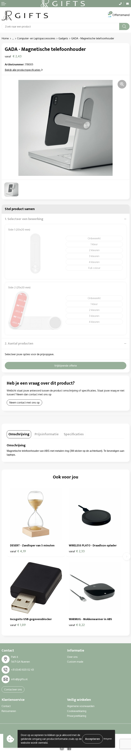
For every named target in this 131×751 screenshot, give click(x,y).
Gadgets (63, 38)
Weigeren (108, 739)
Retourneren (9, 711)
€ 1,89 (18, 625)
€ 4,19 (18, 551)
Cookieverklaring (76, 711)
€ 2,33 (77, 551)
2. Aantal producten (19, 343)
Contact (6, 706)
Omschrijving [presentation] (18, 434)
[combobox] (60, 26)
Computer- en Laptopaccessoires (36, 38)
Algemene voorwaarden (80, 706)
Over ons (72, 656)
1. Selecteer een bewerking (24, 219)
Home (5, 38)
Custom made (75, 661)
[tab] (19, 434)
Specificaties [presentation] (74, 434)
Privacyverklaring (76, 715)
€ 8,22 (77, 625)
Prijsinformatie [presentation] (47, 434)
